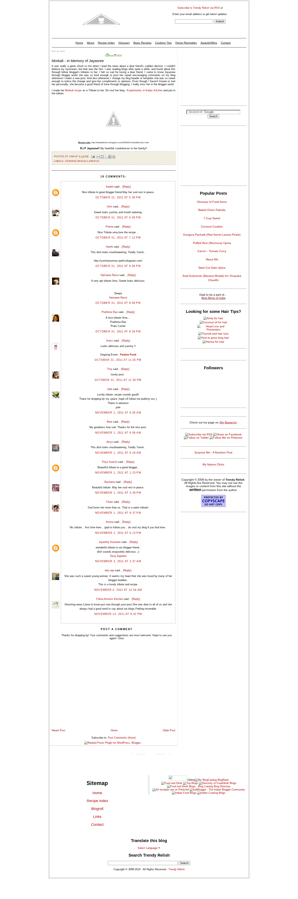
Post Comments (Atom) (122, 737)
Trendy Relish (176, 869)
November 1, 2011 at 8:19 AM (118, 452)
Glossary (124, 42)
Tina (109, 369)
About (90, 42)
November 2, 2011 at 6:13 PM (118, 532)
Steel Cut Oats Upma (211, 267)
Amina (109, 521)
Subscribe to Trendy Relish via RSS (198, 7)
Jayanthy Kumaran (110, 541)
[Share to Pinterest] (114, 157)
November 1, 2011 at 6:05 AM (118, 412)
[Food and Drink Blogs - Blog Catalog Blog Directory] (212, 779)
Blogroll (97, 809)
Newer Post (58, 730)
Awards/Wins (208, 42)
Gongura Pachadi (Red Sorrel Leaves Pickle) (212, 234)
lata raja (109, 570)
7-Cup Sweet (212, 218)
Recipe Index (106, 42)
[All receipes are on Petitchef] (170, 789)
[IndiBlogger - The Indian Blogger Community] (217, 789)
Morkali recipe (73, 90)
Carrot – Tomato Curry (211, 251)
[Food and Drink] (171, 783)
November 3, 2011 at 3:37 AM (118, 561)
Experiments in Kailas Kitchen (144, 90)
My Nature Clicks (213, 464)
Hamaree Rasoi (110, 275)
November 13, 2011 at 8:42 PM (118, 613)
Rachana (109, 481)
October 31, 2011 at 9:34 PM (118, 331)
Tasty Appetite (118, 555)
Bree (109, 421)
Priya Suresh (109, 461)
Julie (109, 389)
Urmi (109, 206)
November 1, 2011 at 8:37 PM (118, 512)
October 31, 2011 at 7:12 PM (118, 237)
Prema (109, 226)
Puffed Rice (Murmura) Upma (212, 243)
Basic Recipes (142, 42)
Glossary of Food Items (212, 201)
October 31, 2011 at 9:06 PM (118, 265)
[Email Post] (92, 156)
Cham (109, 501)
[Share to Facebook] (110, 157)
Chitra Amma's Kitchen (109, 598)
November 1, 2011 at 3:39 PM (118, 492)
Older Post (169, 730)
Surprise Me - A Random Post (213, 452)
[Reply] (126, 186)
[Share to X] (106, 157)
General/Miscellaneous (82, 161)
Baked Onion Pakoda (211, 210)
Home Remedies (186, 42)
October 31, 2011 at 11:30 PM (118, 379)
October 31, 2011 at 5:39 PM (118, 197)
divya (109, 441)
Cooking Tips (163, 42)
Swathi (110, 186)
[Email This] (98, 157)
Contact (226, 42)
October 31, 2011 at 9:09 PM (118, 302)
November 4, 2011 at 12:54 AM (118, 589)
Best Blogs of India (213, 298)
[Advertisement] (213, 75)
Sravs (109, 340)
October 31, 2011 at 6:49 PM (118, 217)
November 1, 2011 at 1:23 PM (118, 472)
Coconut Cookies (212, 226)
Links (97, 817)
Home (79, 42)
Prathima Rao (110, 312)
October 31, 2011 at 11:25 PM (118, 359)
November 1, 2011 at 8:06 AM (118, 432)
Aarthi (109, 246)
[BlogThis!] (102, 157)
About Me (212, 259)
